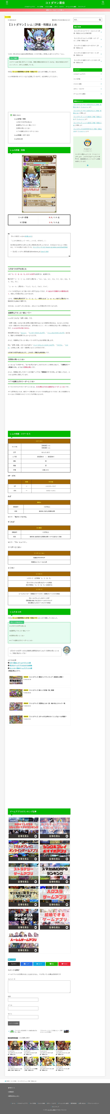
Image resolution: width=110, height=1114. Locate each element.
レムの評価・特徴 (20, 119)
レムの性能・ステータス (22, 135)
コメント (11, 979)
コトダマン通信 (55, 2)
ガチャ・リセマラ (59, 6)
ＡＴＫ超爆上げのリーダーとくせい (27, 131)
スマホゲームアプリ (30, 6)
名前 (9, 996)
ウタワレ (59, 345)
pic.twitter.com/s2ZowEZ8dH (59, 247)
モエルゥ (23, 333)
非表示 (18, 115)
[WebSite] (87, 165)
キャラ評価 (40, 6)
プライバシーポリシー (93, 1103)
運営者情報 (73, 1103)
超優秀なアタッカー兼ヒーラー (26, 125)
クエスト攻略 (48, 6)
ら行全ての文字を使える (24, 122)
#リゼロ (43, 247)
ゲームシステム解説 (71, 6)
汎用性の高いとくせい (23, 128)
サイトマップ (81, 6)
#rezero (48, 247)
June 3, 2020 (44, 251)
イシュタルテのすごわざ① (55, 333)
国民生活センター (14, 1096)
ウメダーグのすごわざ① (37, 333)
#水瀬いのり (28, 236)
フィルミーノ (85, 107)
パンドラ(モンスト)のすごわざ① (43, 345)
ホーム (13, 1103)
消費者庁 (11, 1091)
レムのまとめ (18, 139)
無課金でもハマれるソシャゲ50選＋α (55, 10)
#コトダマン (36, 247)
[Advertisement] (39, 95)
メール (10, 1005)
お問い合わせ (82, 1103)
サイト (10, 1014)
